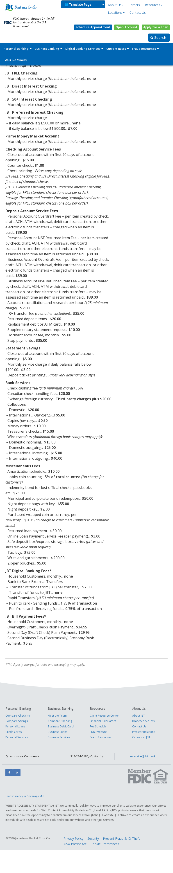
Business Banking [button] (47, 49)
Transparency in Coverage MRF (25, 796)
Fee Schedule (98, 726)
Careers (134, 5)
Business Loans (57, 732)
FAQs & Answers (15, 60)
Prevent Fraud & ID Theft (121, 838)
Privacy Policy (73, 838)
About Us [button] (114, 5)
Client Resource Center (104, 716)
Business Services (59, 737)
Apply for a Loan (155, 27)
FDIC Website (98, 732)
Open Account (126, 27)
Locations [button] (115, 12)
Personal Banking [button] (16, 49)
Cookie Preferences (105, 844)
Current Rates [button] (116, 49)
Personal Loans (15, 726)
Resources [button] (152, 5)
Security (93, 838)
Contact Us (138, 12)
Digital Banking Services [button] (83, 49)
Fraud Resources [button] (144, 49)
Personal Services (16, 737)
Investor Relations (143, 732)
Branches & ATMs (143, 721)
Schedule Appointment (93, 27)
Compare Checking (17, 716)
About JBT (138, 716)
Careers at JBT (141, 737)
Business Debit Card (61, 726)
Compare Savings (16, 721)
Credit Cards (13, 732)
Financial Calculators (103, 721)
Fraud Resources (100, 737)
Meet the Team (57, 716)
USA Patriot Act (75, 844)
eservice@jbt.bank (143, 756)
